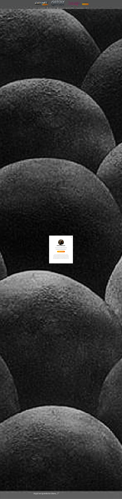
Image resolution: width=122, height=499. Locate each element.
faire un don (61, 251)
